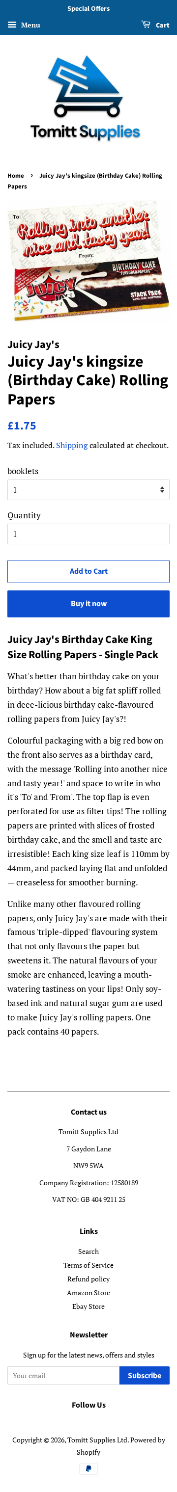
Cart (162, 25)
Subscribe (144, 1375)
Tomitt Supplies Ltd (97, 1439)
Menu (29, 24)
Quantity (24, 515)
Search (88, 1251)
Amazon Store (88, 1292)
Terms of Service (88, 1265)
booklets (22, 471)
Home (15, 175)
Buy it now (89, 603)
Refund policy (88, 1278)
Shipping (72, 445)
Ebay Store (88, 1306)
